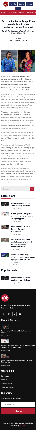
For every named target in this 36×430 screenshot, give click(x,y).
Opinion (21, 4)
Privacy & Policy (6, 384)
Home (3, 13)
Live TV (13, 4)
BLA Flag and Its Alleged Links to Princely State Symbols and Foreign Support (22, 216)
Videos (29, 4)
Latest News (12, 13)
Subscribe (18, 411)
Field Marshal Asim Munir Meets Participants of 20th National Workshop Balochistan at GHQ (21, 243)
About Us (4, 380)
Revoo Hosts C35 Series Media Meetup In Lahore (20, 204)
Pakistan (22, 13)
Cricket (24, 41)
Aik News (22, 425)
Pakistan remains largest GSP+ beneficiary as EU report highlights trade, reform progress (23, 258)
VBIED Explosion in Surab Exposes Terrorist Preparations (20, 229)
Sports (17, 41)
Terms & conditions (7, 387)
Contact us (5, 376)
